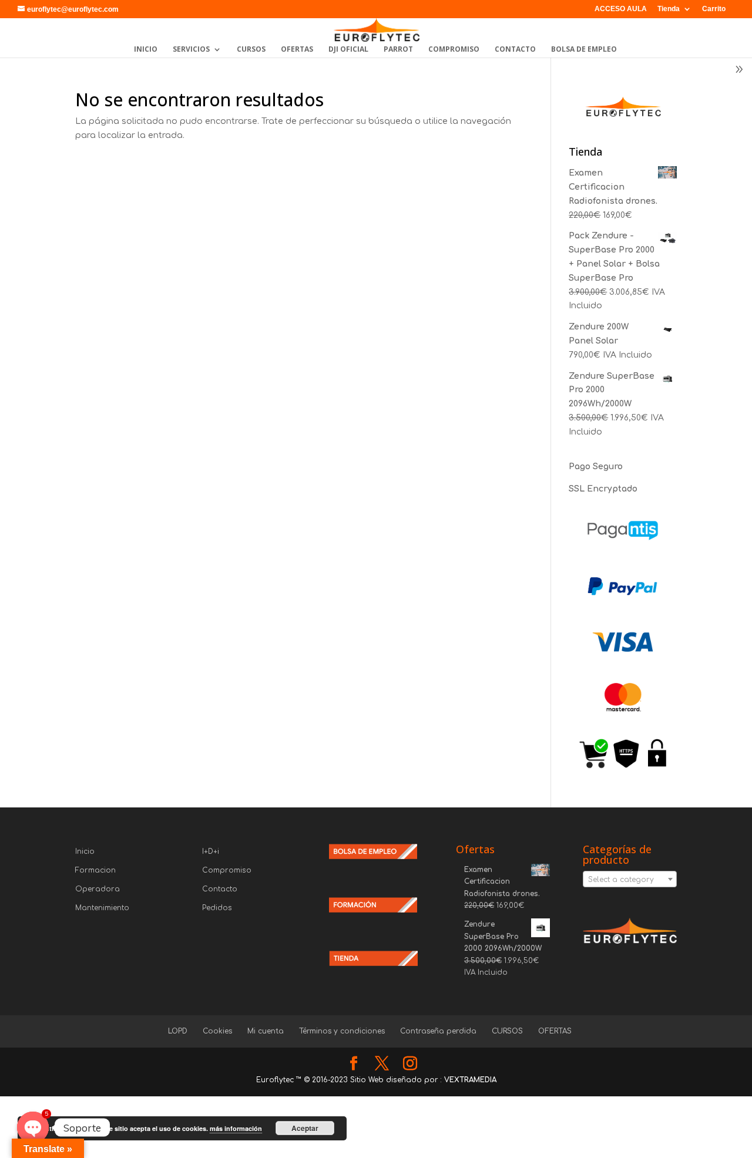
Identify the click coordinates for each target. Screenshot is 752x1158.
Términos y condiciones (342, 1031)
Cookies (217, 1031)
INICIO (145, 49)
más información (236, 1128)
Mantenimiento (102, 908)
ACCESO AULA (621, 9)
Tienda (668, 9)
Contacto (219, 889)
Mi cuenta (265, 1031)
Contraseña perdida (438, 1031)
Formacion (95, 870)
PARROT (398, 49)
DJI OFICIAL (348, 49)
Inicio (85, 851)
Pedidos (217, 908)
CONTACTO (515, 49)
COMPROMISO (453, 49)
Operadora (97, 889)
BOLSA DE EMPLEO (584, 49)
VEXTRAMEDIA (470, 1080)
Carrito (714, 9)
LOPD (177, 1031)
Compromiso (226, 870)
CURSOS (251, 49)
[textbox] (629, 879)
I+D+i (210, 851)
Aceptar (304, 1128)
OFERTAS (297, 49)
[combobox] (630, 879)
